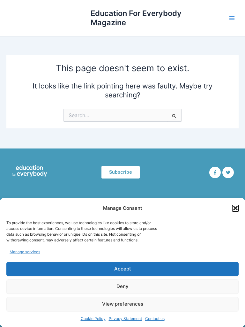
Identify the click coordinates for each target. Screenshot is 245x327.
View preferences (122, 304)
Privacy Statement (125, 318)
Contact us (155, 318)
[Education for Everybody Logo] (29, 171)
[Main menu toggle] (232, 18)
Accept (122, 269)
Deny (122, 286)
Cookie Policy (93, 318)
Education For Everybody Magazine (136, 18)
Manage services (25, 251)
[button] (235, 208)
